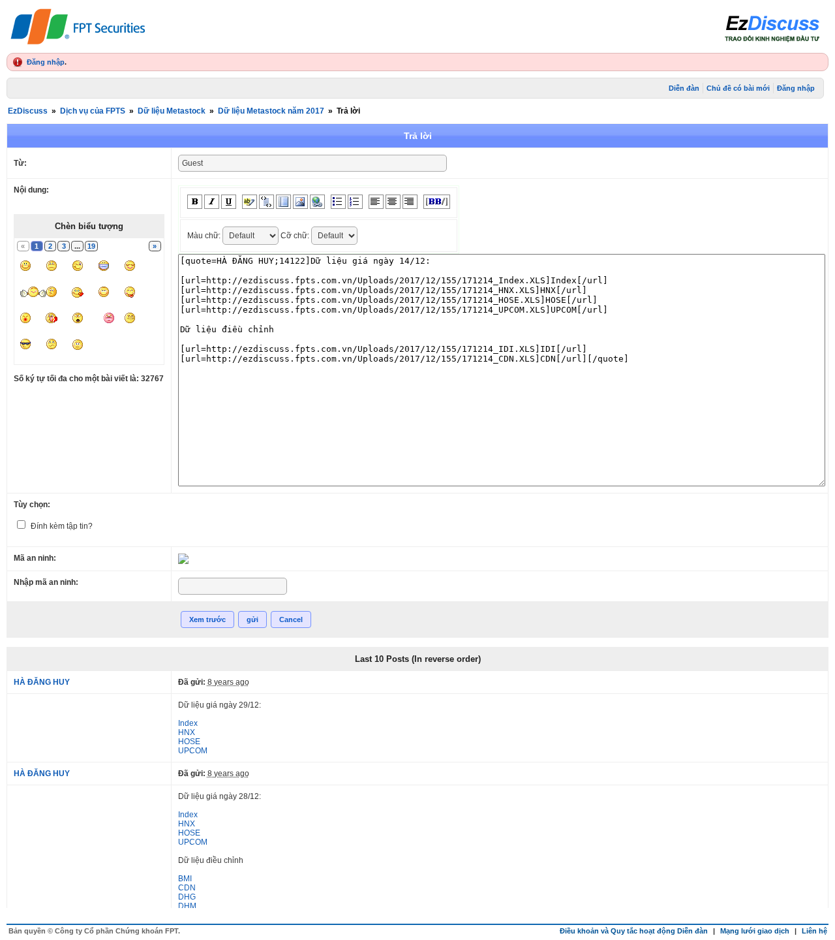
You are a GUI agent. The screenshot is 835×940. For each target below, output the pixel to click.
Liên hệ (814, 931)
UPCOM (192, 750)
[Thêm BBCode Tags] (436, 202)
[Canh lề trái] (376, 202)
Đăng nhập (46, 62)
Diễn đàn (684, 88)
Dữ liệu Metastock (171, 111)
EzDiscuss (28, 111)
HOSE (189, 741)
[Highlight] (249, 202)
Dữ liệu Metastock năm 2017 (271, 111)
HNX (186, 732)
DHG (187, 896)
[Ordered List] (355, 202)
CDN (187, 887)
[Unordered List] (338, 202)
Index (188, 723)
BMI (185, 878)
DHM (187, 906)
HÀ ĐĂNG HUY (42, 682)
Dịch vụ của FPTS (92, 111)
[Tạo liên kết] (317, 202)
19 (91, 246)
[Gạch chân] (228, 202)
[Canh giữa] (393, 202)
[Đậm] (194, 202)
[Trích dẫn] (266, 202)
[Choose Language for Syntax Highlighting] (283, 202)
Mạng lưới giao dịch (754, 931)
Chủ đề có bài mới (738, 88)
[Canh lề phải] (410, 202)
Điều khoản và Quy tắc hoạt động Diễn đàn (634, 931)
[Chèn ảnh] (300, 202)
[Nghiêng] (211, 202)
